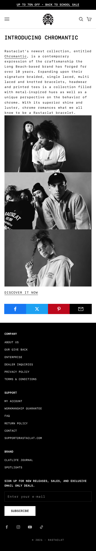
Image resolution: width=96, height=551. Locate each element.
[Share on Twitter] (37, 309)
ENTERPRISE (13, 357)
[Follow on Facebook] (6, 527)
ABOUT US (11, 342)
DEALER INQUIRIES (18, 365)
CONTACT (10, 431)
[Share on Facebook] (15, 309)
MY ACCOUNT (13, 401)
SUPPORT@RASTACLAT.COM (23, 438)
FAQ (7, 416)
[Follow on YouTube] (30, 527)
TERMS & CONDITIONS (20, 379)
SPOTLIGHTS (13, 467)
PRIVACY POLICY (16, 372)
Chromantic (15, 56)
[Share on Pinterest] (59, 309)
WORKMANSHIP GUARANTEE (23, 409)
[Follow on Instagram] (18, 527)
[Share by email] (81, 309)
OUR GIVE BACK (16, 350)
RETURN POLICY (16, 423)
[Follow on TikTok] (41, 527)
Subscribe (20, 511)
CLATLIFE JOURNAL (18, 460)
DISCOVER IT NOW (21, 292)
